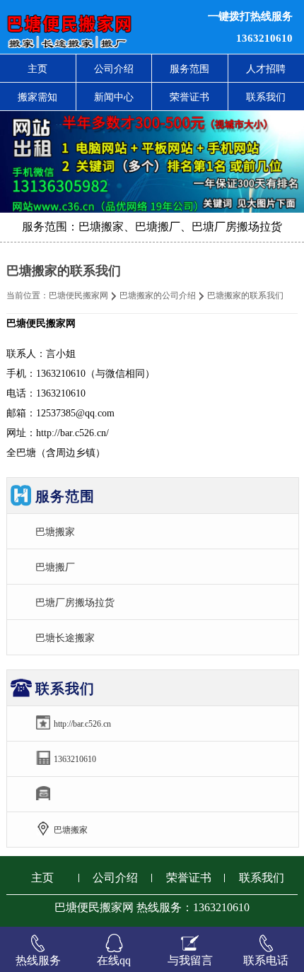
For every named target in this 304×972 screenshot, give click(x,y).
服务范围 (189, 68)
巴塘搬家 (55, 531)
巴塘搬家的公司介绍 (157, 295)
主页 (37, 68)
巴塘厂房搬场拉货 (75, 602)
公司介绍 (114, 68)
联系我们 (261, 878)
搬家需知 (37, 97)
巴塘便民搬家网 (78, 295)
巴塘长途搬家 (65, 637)
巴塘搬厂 (55, 567)
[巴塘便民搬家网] (92, 27)
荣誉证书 (189, 97)
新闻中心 (114, 97)
